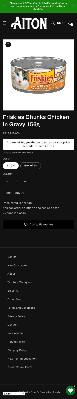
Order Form (14, 299)
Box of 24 (30, 165)
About (11, 273)
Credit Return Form (19, 367)
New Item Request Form (22, 358)
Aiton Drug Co (32, 392)
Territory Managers (19, 282)
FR (64, 22)
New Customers (17, 265)
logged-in (28, 142)
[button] (5, 23)
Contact (12, 324)
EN (59, 22)
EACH (11, 165)
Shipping (7, 153)
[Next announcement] (73, 6)
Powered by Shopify (50, 392)
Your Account (15, 333)
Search (12, 256)
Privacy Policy (16, 316)
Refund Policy (16, 341)
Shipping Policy (17, 350)
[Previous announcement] (4, 6)
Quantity (8, 174)
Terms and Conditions (21, 307)
